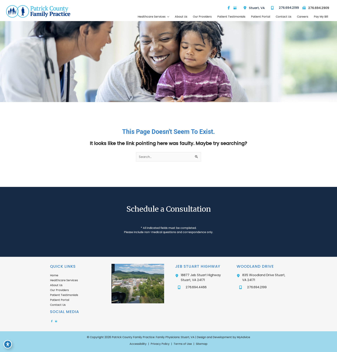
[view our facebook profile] (228, 8)
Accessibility (138, 344)
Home (54, 275)
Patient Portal (59, 300)
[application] (167, 16)
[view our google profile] (234, 8)
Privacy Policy (160, 344)
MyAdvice (243, 337)
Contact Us (58, 305)
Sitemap (201, 344)
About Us (56, 285)
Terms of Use (183, 344)
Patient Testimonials (64, 295)
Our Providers (59, 290)
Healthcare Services (64, 280)
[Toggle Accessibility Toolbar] (8, 344)
